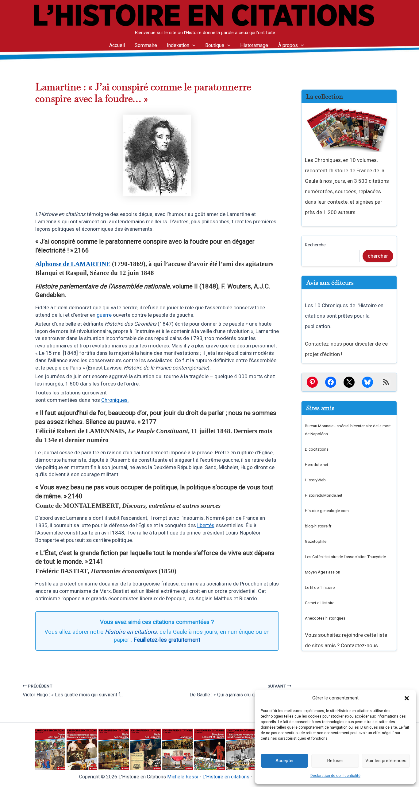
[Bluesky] (367, 382)
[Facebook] (330, 382)
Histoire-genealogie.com (327, 510)
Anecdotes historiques (325, 618)
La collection (324, 96)
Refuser (335, 760)
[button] (407, 698)
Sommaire (146, 45)
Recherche (315, 244)
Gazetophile (315, 541)
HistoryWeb (315, 480)
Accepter (284, 760)
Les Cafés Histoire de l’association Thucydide (345, 556)
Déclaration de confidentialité (335, 775)
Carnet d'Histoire (319, 603)
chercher (378, 256)
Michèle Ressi (182, 777)
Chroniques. (115, 400)
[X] (349, 382)
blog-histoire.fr (318, 526)
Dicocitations (317, 449)
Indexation (178, 45)
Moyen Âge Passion (322, 572)
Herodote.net (316, 464)
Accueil (117, 45)
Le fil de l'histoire (320, 587)
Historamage (254, 45)
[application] (192, 45)
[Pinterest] (312, 382)
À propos (288, 45)
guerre (104, 315)
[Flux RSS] (385, 382)
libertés (205, 525)
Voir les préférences (385, 760)
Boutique (214, 45)
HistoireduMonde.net (323, 495)
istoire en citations (225, 777)
